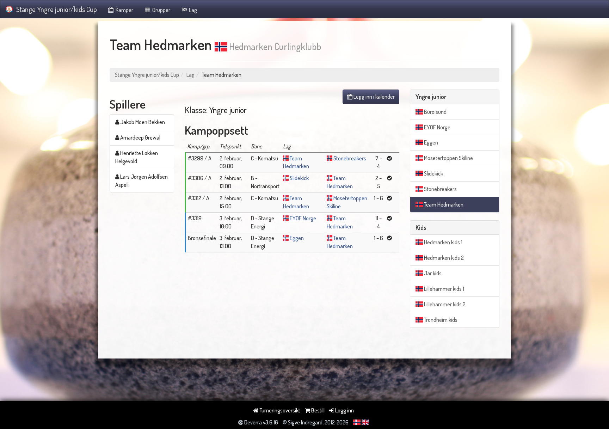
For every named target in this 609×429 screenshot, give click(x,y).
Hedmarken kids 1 (442, 242)
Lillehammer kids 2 (444, 304)
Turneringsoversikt (279, 410)
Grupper (160, 9)
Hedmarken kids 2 (443, 257)
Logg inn (344, 410)
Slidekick (299, 178)
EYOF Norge (303, 218)
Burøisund (435, 111)
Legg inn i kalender (373, 96)
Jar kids (432, 273)
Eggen (297, 237)
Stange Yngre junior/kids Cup (56, 9)
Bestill (317, 410)
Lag (192, 9)
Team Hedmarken (443, 204)
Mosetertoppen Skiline (448, 157)
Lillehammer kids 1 (443, 288)
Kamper (124, 9)
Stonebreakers (349, 158)
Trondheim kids (440, 319)
